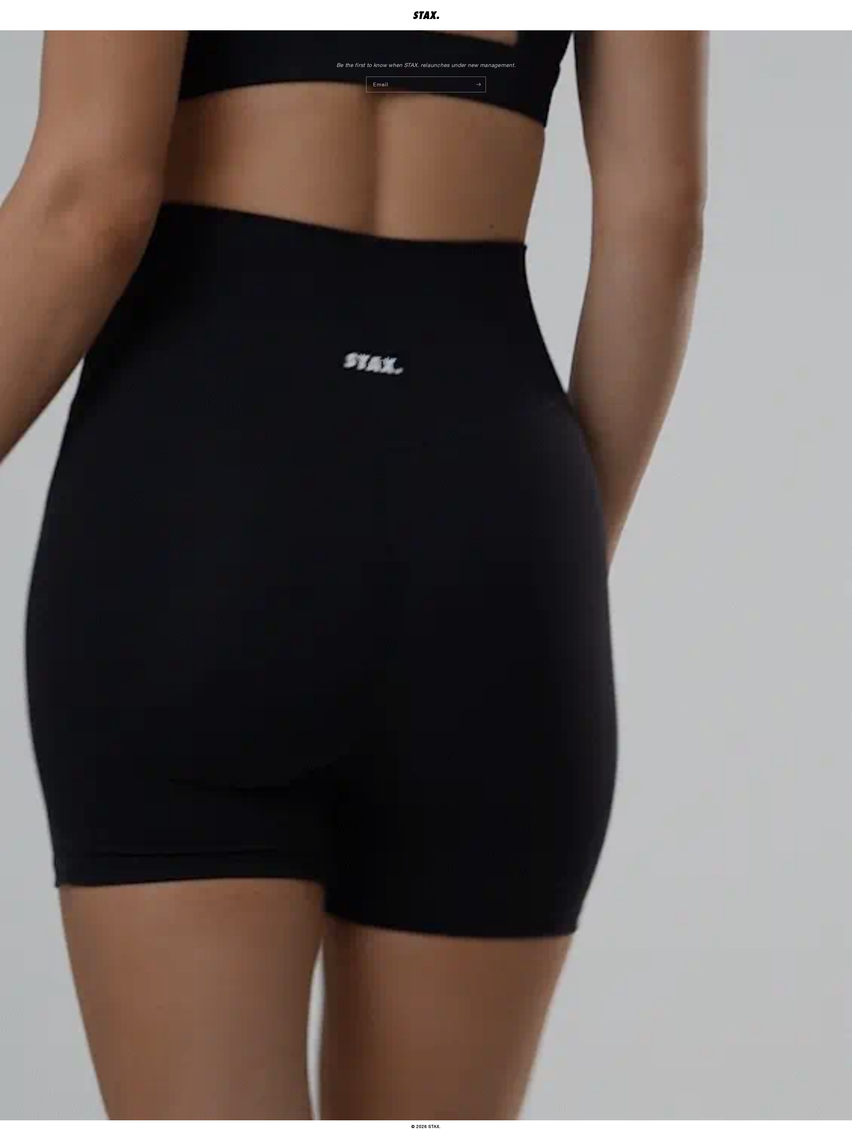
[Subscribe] (478, 84)
